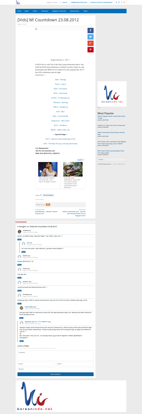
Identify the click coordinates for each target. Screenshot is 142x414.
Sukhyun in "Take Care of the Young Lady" (111, 125)
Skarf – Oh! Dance (60, 89)
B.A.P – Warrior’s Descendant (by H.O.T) (60, 139)
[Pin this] (91, 49)
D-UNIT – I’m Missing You (60, 98)
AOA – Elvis (60, 111)
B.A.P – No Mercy (60, 125)
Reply (19, 239)
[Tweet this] (91, 37)
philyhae (25, 281)
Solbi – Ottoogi (60, 79)
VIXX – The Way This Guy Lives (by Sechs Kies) (60, 143)
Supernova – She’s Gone (60, 121)
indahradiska (29, 307)
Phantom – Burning (60, 102)
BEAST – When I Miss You (60, 130)
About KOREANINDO (119, 164)
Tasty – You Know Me (60, 116)
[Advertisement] (25, 61)
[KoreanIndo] (18, 2)
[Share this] (91, 30)
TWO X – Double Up (60, 107)
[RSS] (48, 205)
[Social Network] (120, 2)
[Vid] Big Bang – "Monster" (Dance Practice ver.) (46, 212)
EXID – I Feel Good (60, 93)
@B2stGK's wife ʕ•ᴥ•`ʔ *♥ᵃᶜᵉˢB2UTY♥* (36, 322)
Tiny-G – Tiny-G (60, 84)
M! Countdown (48, 195)
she (28, 243)
